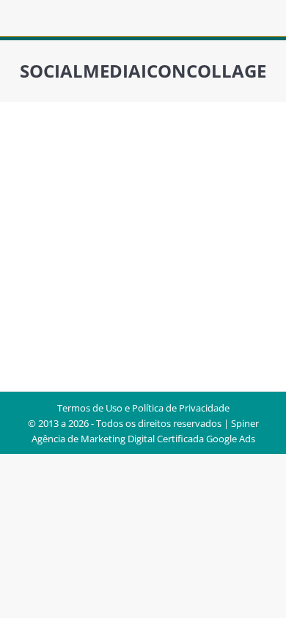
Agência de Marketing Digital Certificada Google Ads (143, 438)
